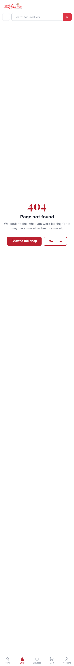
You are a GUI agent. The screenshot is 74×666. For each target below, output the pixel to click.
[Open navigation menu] (6, 17)
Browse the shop (24, 241)
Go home (55, 241)
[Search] (67, 17)
